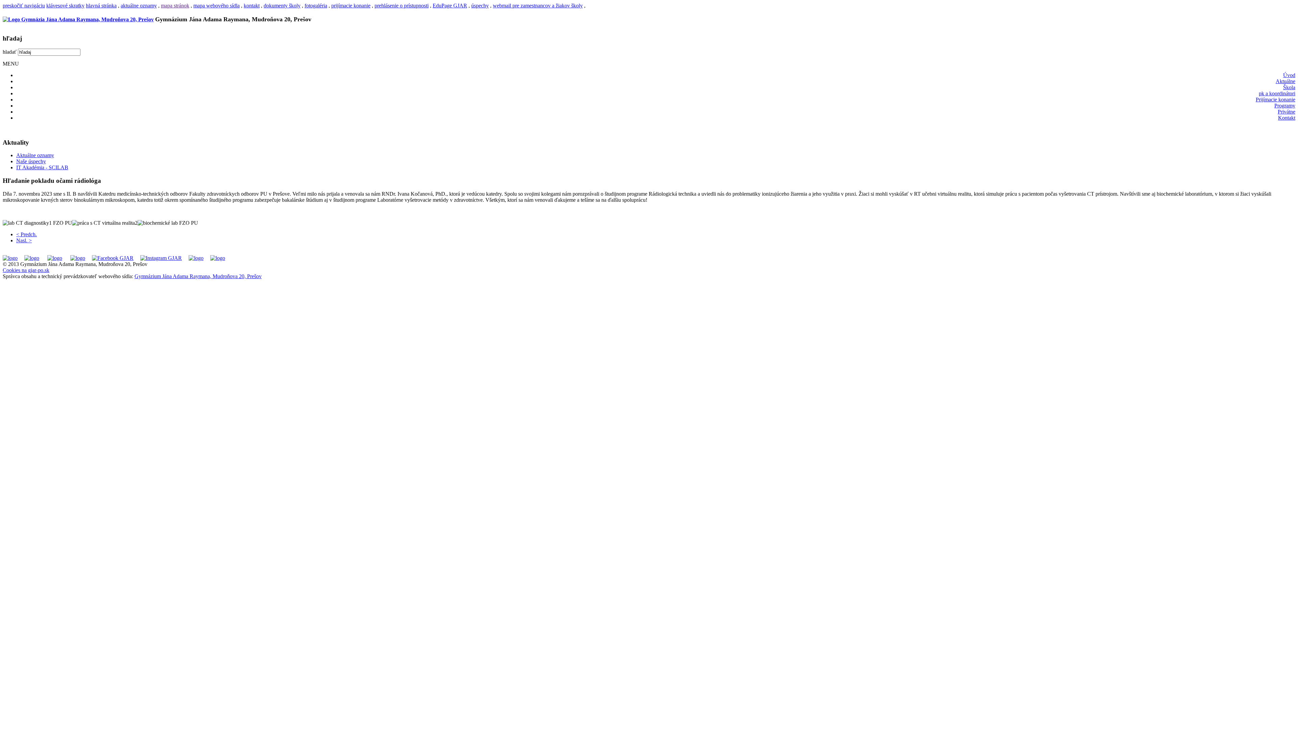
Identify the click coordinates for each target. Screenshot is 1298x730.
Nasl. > (24, 240)
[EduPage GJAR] (10, 258)
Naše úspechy (31, 161)
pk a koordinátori (1277, 93)
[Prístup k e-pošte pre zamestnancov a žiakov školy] (31, 258)
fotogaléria (316, 5)
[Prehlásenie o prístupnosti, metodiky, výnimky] (217, 258)
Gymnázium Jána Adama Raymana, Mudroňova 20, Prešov (198, 276)
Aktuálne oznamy (35, 155)
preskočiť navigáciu (24, 5)
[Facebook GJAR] (113, 258)
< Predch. (26, 234)
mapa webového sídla (216, 5)
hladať (10, 52)
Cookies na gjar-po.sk (26, 270)
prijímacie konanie (350, 5)
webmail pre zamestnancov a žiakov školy (538, 5)
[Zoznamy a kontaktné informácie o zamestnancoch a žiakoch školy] (77, 258)
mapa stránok (175, 5)
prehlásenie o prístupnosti (402, 5)
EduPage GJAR (450, 5)
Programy (1284, 105)
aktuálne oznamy (139, 5)
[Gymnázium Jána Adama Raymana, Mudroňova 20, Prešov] (78, 19)
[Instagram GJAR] (161, 258)
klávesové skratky (65, 5)
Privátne (1286, 112)
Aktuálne (1285, 81)
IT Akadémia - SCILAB (42, 167)
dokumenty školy (282, 5)
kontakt (252, 5)
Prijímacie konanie (1275, 99)
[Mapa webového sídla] (196, 258)
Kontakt (1286, 118)
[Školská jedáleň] (54, 258)
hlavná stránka (101, 5)
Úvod (1289, 75)
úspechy (480, 5)
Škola (1289, 87)
